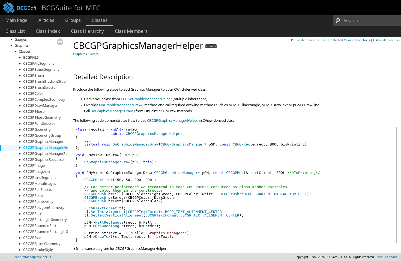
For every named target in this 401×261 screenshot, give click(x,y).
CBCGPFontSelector (39, 123)
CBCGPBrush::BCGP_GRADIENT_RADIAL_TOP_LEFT (262, 194)
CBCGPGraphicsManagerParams (49, 153)
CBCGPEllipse (33, 111)
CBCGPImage (34, 165)
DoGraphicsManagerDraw (107, 162)
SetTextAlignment (108, 212)
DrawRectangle (109, 226)
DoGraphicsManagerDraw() (113, 110)
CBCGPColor (33, 93)
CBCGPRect (32, 213)
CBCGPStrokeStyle (38, 249)
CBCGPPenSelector (38, 189)
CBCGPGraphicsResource (43, 159)
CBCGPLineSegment (39, 177)
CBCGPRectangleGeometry (45, 219)
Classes (25, 51)
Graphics (21, 45)
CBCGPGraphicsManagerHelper (48, 147)
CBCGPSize (32, 237)
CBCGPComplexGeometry (44, 99)
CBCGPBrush (33, 75)
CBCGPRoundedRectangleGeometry (52, 231)
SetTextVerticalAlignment (117, 215)
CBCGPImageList (36, 171)
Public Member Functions (309, 40)
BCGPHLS (31, 57)
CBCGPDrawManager (40, 105)
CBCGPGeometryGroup (42, 135)
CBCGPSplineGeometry (42, 243)
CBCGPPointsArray (38, 201)
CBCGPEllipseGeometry (42, 117)
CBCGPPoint (33, 195)
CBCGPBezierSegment (41, 69)
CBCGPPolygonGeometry (43, 207)
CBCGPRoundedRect (39, 225)
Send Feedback (386, 257)
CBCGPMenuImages (39, 183)
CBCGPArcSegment (38, 63)
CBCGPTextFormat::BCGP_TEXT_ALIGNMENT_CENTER (175, 212)
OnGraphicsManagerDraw (135, 144)
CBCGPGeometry (37, 129)
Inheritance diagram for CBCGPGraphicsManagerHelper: (121, 248)
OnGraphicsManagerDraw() (121, 104)
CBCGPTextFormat (100, 208)
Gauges (20, 39)
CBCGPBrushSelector (40, 87)
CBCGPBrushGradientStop (44, 81)
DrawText (104, 237)
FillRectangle (109, 222)
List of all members (386, 40)
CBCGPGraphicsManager (43, 141)
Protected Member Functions (350, 40)
